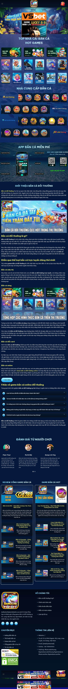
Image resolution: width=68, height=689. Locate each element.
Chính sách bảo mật (44, 602)
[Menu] (2, 4)
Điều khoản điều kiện (45, 606)
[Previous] (4, 459)
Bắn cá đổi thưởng (7, 191)
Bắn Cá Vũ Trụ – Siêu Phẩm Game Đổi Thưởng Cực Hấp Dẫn (57, 570)
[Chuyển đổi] (64, 392)
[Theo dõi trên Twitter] (11, 623)
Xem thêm (7, 380)
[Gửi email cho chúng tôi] (16, 623)
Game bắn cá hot (10, 641)
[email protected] (48, 643)
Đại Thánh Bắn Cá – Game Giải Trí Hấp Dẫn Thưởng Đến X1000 (57, 555)
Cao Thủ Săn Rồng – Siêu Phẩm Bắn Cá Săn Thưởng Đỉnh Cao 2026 (51, 506)
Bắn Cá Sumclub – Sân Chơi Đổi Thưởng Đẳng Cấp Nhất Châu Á (23, 556)
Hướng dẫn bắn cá (10, 635)
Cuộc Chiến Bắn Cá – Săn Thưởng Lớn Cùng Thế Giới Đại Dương (57, 524)
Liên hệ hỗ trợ (42, 614)
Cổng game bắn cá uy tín (12, 644)
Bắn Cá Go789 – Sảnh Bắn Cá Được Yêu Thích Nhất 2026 (17, 506)
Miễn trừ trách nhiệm (45, 610)
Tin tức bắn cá (9, 647)
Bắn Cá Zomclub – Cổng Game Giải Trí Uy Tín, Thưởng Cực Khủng (23, 541)
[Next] (63, 459)
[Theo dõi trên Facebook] (3, 623)
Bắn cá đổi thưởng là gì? (46, 598)
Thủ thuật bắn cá (9, 638)
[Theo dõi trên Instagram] (7, 623)
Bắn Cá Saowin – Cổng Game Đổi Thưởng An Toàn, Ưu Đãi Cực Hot (23, 572)
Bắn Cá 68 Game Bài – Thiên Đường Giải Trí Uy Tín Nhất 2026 (23, 525)
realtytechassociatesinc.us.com (11, 612)
